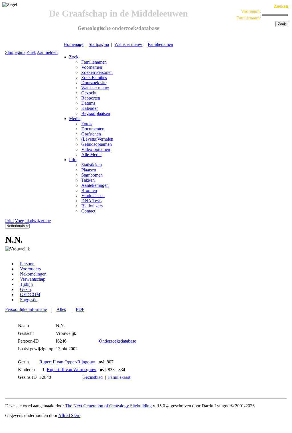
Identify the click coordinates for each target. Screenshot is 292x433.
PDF (80, 309)
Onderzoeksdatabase (117, 341)
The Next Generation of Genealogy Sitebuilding (108, 405)
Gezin (25, 289)
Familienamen (160, 44)
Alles (61, 309)
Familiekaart (119, 377)
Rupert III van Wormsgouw (71, 369)
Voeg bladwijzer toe (33, 220)
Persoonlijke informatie (26, 309)
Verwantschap (32, 279)
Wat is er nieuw (128, 44)
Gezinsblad (92, 377)
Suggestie (28, 299)
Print (9, 220)
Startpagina (99, 44)
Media (74, 118)
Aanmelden (47, 52)
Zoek (31, 52)
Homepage (73, 44)
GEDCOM (30, 294)
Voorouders (30, 268)
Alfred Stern (69, 415)
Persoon (27, 263)
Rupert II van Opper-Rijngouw (67, 361)
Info (72, 159)
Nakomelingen (33, 274)
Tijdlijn (26, 284)
